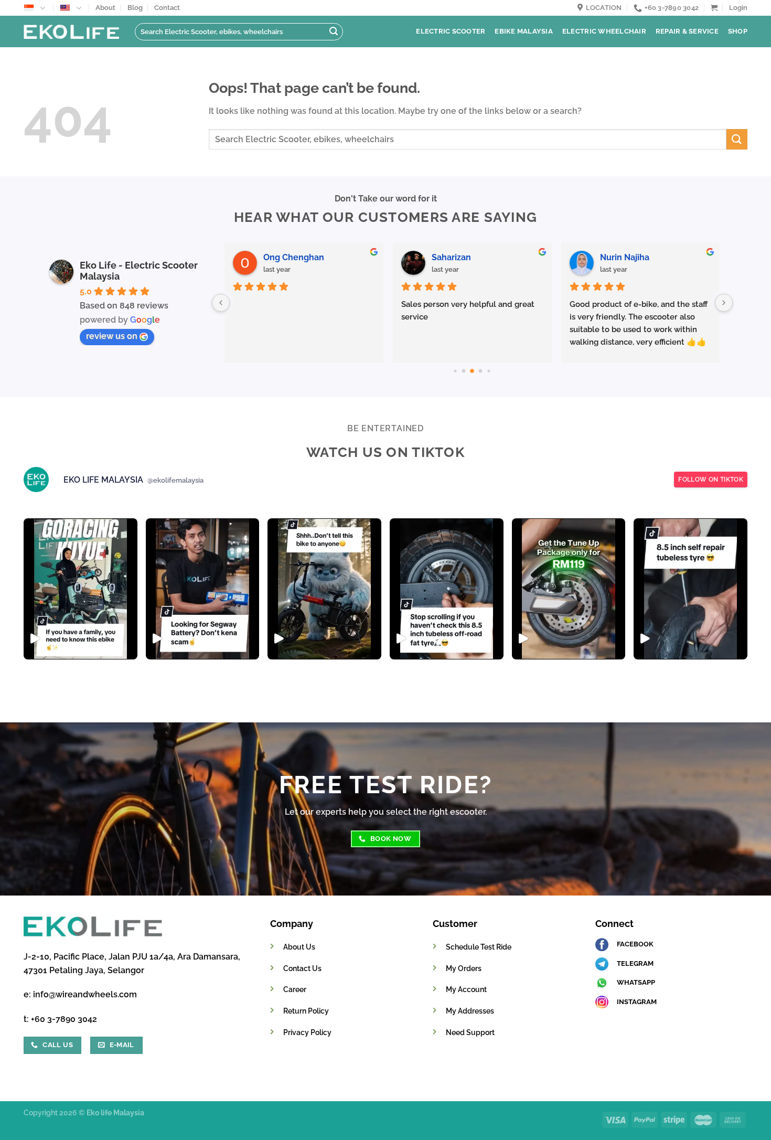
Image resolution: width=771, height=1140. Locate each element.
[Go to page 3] (472, 371)
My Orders (463, 968)
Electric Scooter (450, 31)
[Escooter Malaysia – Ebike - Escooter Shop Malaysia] (71, 31)
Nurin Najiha (624, 257)
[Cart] (714, 7)
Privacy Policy (307, 1032)
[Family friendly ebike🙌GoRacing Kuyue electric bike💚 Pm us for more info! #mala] (80, 588)
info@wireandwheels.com (85, 994)
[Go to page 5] (489, 370)
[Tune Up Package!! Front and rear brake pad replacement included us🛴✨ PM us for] (569, 588)
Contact (167, 8)
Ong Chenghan (293, 257)
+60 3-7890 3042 (64, 1019)
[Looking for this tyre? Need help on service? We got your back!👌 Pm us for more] (447, 588)
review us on (111, 336)
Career (294, 989)
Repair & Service (687, 31)
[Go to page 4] (481, 371)
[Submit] (333, 32)
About (105, 8)
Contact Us (302, 968)
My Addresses (470, 1010)
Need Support (470, 1032)
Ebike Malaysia (524, 31)
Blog (135, 8)
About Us (299, 946)
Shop (737, 31)
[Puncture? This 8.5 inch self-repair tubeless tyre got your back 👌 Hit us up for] (690, 588)
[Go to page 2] (464, 371)
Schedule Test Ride (478, 946)
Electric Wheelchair (604, 31)
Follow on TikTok (710, 479)
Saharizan (451, 257)
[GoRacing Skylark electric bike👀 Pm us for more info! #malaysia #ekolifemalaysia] (324, 588)
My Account (466, 989)
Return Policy (306, 1010)
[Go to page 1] (455, 370)
